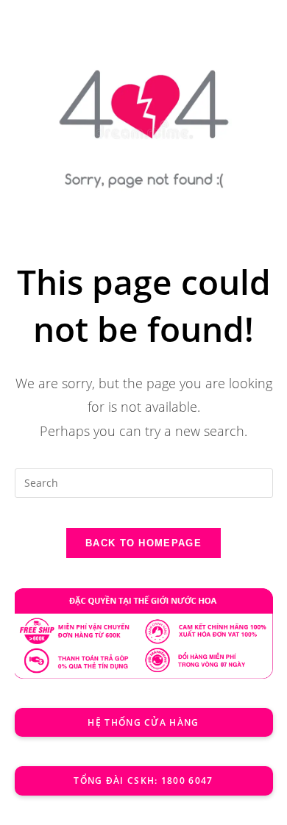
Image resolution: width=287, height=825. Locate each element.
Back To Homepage (143, 543)
